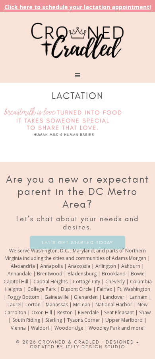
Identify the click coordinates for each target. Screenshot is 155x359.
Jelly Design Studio (95, 346)
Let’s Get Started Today (77, 242)
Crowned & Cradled (69, 342)
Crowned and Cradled (77, 39)
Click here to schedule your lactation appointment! (77, 7)
